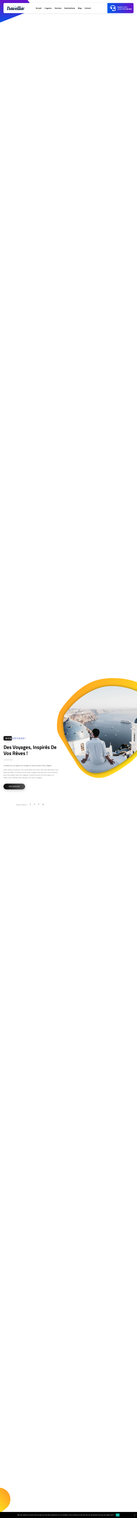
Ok (118, 1515)
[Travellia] (15, 8)
